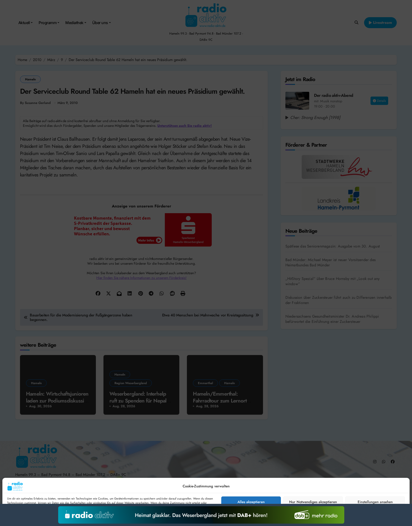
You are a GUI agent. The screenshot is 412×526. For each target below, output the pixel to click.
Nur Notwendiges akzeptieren (313, 502)
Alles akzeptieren (251, 502)
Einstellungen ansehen (375, 502)
